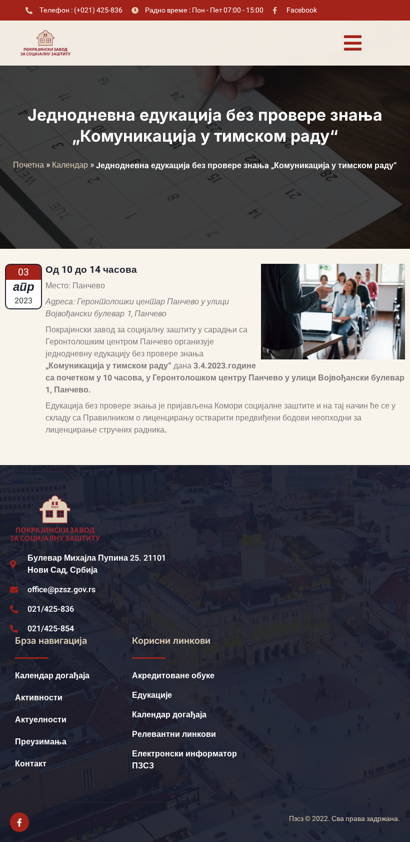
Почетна (28, 165)
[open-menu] (353, 43)
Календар (70, 165)
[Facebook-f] (19, 821)
